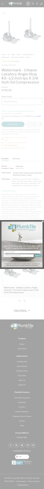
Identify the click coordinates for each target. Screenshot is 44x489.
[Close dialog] (42, 221)
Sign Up (37, 255)
